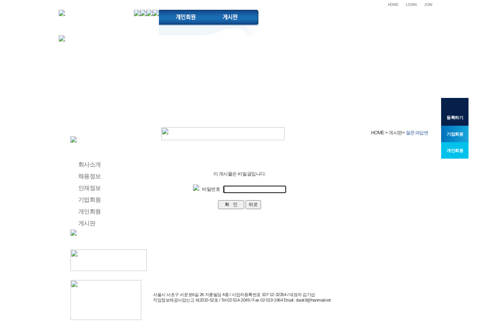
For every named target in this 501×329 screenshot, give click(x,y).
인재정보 (89, 187)
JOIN (428, 5)
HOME (393, 5)
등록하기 (455, 117)
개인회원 (89, 211)
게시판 (86, 223)
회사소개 (89, 164)
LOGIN (411, 5)
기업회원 (89, 199)
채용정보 (89, 176)
